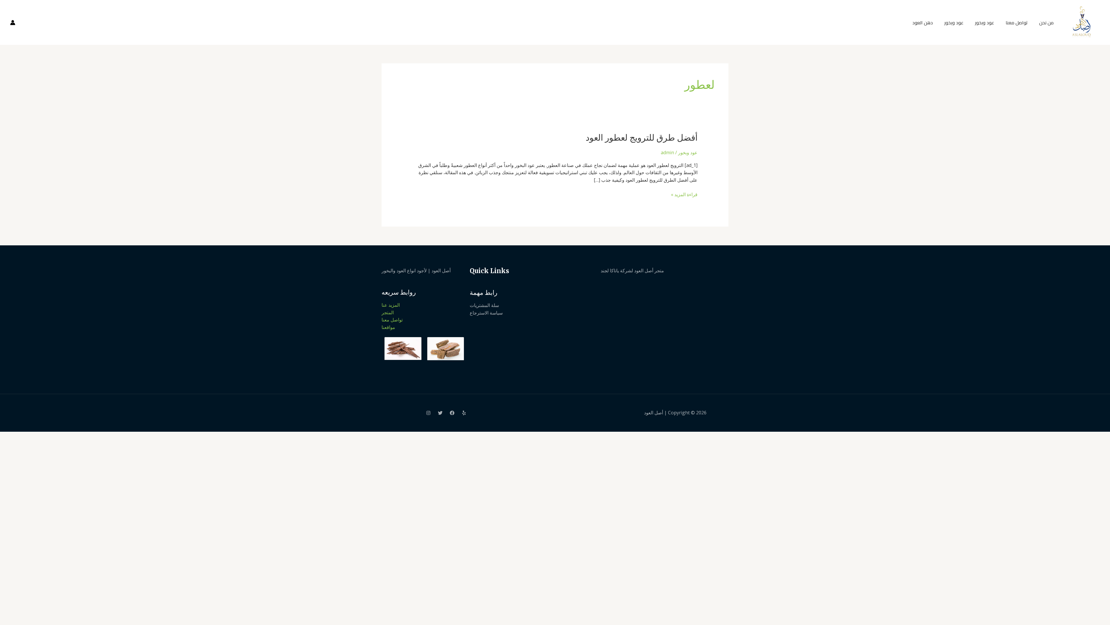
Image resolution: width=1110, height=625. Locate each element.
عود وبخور (984, 22)
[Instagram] (428, 413)
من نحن (1046, 22)
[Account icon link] (12, 22)
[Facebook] (452, 413)
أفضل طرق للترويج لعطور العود (642, 137)
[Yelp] (464, 413)
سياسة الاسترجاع (486, 313)
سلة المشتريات (484, 305)
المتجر (388, 312)
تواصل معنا (1017, 22)
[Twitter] (440, 413)
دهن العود (922, 22)
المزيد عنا (391, 305)
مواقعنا (388, 327)
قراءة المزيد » (684, 194)
